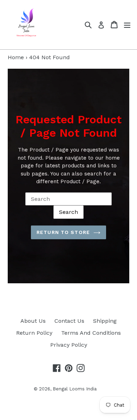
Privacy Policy (68, 344)
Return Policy (34, 332)
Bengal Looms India (75, 388)
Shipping (105, 320)
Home (16, 57)
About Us (33, 320)
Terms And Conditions (91, 332)
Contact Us (69, 320)
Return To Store (63, 232)
